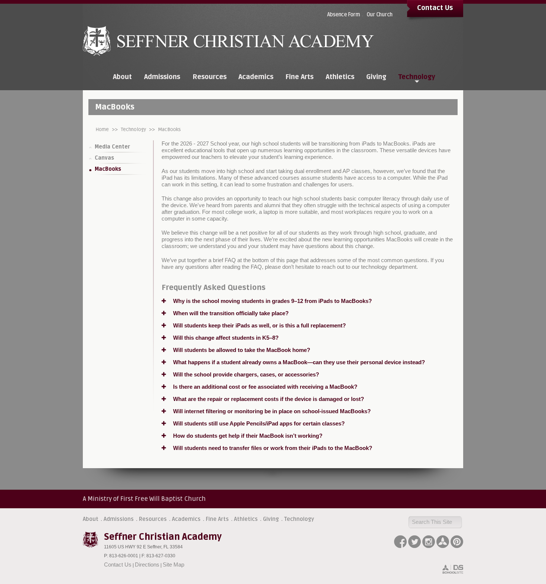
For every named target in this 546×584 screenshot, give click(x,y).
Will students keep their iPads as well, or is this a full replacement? (259, 325)
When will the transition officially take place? (230, 313)
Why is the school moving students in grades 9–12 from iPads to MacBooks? (272, 301)
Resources (153, 519)
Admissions (119, 519)
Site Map (173, 564)
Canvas (104, 158)
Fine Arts (217, 519)
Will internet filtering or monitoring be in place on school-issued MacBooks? (271, 411)
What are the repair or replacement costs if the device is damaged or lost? (268, 399)
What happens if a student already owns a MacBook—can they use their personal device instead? (298, 362)
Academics (186, 519)
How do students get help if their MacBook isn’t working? (247, 436)
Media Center (112, 147)
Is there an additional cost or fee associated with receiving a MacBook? (264, 387)
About (90, 519)
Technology (133, 130)
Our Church (380, 15)
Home (102, 130)
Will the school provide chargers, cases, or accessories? (245, 374)
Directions (147, 564)
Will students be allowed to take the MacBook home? (241, 350)
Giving (271, 519)
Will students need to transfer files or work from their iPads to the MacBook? (272, 448)
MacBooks (169, 130)
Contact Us (435, 8)
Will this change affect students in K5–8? (225, 338)
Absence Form (343, 15)
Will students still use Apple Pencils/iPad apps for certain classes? (258, 423)
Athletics (246, 519)
